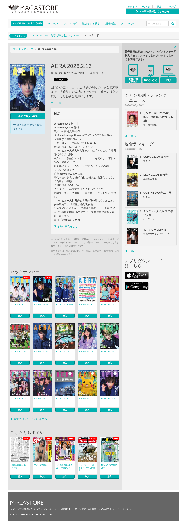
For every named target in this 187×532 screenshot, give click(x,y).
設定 (159, 6)
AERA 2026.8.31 (18, 304)
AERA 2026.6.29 (86, 351)
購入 (20, 315)
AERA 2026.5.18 (108, 398)
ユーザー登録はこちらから (153, 11)
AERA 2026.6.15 (18, 398)
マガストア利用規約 (20, 509)
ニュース (56, 103)
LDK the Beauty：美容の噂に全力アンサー (54, 35)
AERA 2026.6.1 (62, 398)
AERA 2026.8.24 (41, 304)
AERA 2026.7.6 (62, 351)
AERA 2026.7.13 (41, 351)
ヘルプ (172, 6)
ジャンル (51, 23)
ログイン (132, 6)
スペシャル (127, 23)
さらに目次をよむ (67, 226)
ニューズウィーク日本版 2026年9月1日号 (87, 467)
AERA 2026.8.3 (85, 304)
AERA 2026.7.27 (108, 304)
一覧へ (131, 135)
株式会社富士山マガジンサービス (115, 509)
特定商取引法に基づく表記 (73, 509)
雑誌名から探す (91, 23)
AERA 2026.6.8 (40, 398)
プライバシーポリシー (47, 509)
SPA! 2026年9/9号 (41, 465)
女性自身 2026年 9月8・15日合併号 (64, 466)
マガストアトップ (23, 49)
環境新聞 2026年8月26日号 (19, 466)
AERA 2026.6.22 (108, 351)
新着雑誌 (110, 23)
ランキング (70, 23)
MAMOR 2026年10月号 (109, 466)
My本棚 (146, 6)
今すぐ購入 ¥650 (28, 116)
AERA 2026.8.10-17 (64, 304)
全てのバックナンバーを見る (30, 419)
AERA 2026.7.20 (18, 351)
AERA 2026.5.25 (86, 398)
